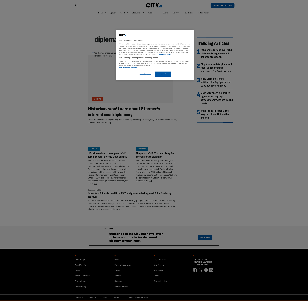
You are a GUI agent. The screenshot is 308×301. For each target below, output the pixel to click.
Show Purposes (145, 74)
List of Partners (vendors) (128, 68)
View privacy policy (164, 54)
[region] (155, 55)
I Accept (163, 74)
